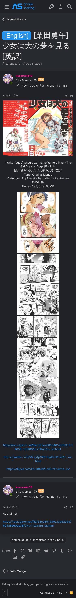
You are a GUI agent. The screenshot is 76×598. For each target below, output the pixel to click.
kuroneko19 (12, 63)
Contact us (47, 592)
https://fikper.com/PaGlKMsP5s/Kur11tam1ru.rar (38, 469)
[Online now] (11, 83)
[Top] (66, 592)
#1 (71, 96)
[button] (6, 6)
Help (59, 592)
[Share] (66, 96)
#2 (71, 507)
